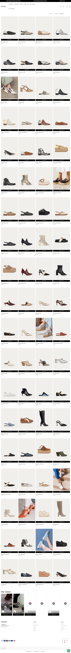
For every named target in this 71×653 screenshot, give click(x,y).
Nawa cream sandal (4, 132)
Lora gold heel (3, 584)
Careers (34, 630)
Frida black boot (39, 433)
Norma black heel (39, 283)
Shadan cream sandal (22, 132)
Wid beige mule (21, 313)
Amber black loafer (4, 343)
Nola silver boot (39, 162)
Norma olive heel (39, 373)
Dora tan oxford (21, 162)
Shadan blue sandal (4, 433)
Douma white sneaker (57, 494)
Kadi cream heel (4, 102)
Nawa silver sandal (56, 41)
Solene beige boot (56, 72)
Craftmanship (35, 625)
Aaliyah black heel (56, 433)
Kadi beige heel (21, 102)
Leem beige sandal (39, 494)
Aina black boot (21, 403)
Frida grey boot (56, 524)
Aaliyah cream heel (21, 343)
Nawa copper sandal (39, 132)
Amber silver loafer (21, 494)
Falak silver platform (39, 343)
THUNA (5, 648)
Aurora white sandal (4, 403)
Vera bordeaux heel (4, 313)
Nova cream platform (40, 192)
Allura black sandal (4, 252)
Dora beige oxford (39, 41)
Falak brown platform (40, 463)
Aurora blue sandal (21, 463)
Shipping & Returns (29, 651)
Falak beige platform (5, 283)
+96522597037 (3, 624)
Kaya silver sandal (21, 554)
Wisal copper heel (56, 584)
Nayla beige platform (40, 584)
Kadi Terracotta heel (22, 524)
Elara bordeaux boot (22, 283)
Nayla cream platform (40, 524)
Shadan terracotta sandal (57, 343)
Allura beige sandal (4, 222)
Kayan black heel (56, 283)
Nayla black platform (57, 554)
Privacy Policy (43, 651)
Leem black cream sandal (5, 494)
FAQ (61, 630)
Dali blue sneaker (39, 554)
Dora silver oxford (39, 72)
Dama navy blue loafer (22, 584)
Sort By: (56, 13)
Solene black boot (4, 72)
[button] (63, 6)
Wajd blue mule (38, 403)
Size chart (62, 627)
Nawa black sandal (56, 102)
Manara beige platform (57, 162)
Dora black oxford (4, 41)
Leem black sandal (56, 403)
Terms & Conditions (36, 651)
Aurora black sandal (22, 222)
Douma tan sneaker (22, 433)
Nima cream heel (21, 373)
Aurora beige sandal (57, 222)
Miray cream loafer (21, 41)
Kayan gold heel (21, 192)
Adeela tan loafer (56, 132)
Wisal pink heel (38, 313)
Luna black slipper (56, 252)
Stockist (34, 627)
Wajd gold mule (39, 102)
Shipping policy (63, 625)
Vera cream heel (4, 373)
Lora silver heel (56, 373)
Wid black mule (4, 463)
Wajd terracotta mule (5, 554)
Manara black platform (57, 192)
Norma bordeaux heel (57, 313)
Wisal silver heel (4, 162)
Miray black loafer (21, 72)
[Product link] (9, 30)
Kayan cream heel (39, 252)
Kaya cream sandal (4, 524)
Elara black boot (21, 252)
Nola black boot (4, 192)
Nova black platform (39, 222)
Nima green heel (56, 463)
